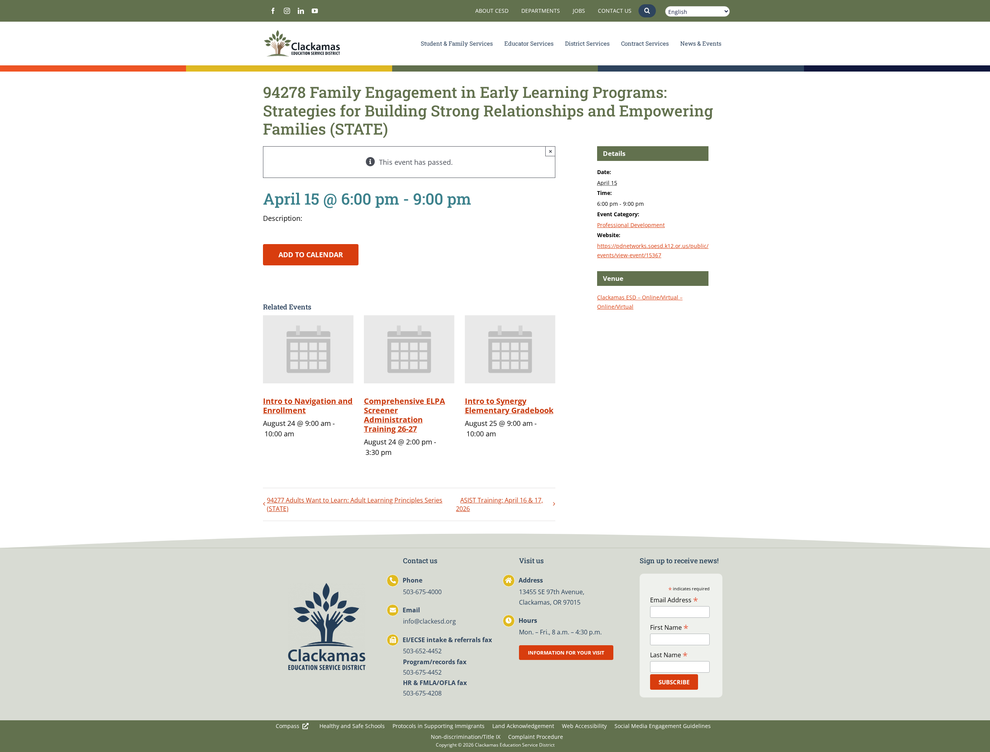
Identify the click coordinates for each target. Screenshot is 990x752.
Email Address (674, 599)
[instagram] (287, 11)
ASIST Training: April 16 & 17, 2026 (499, 504)
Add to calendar (310, 255)
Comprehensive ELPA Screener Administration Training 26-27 (404, 415)
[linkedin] (301, 11)
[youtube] (315, 11)
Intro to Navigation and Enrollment (308, 405)
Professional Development (631, 225)
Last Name (669, 654)
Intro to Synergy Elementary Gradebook (509, 405)
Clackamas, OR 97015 (549, 602)
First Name (669, 627)
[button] (647, 10)
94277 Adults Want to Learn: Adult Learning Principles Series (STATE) (354, 504)
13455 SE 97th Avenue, (551, 592)
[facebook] (273, 11)
